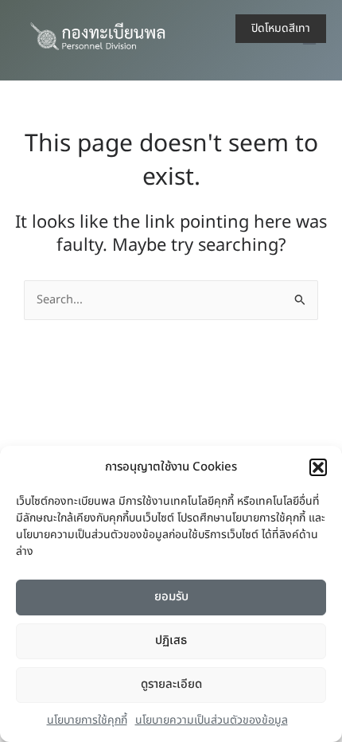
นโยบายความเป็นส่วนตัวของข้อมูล (211, 720)
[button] (318, 467)
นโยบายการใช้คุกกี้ (87, 720)
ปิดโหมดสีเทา (280, 28)
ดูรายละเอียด (171, 684)
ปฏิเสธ (171, 640)
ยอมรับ (171, 597)
